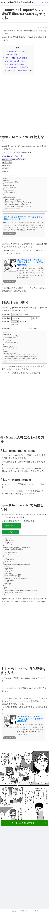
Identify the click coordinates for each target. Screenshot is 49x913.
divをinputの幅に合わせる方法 (15, 58)
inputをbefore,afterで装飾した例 (15, 67)
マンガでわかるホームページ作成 (17, 2)
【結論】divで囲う (10, 55)
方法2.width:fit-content (14, 64)
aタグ (13, 156)
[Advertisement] (24, 102)
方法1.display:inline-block (16, 61)
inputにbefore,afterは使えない (15, 51)
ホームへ (45, 2)
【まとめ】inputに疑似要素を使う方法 (18, 70)
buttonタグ (14, 159)
